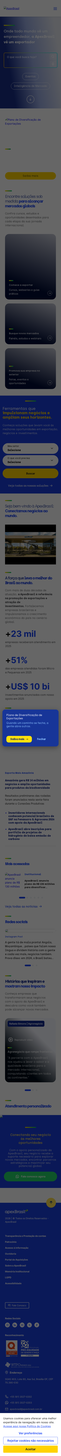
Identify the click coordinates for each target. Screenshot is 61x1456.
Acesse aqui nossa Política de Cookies (27, 1426)
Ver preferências (30, 1433)
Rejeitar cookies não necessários (30, 1440)
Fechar (41, 739)
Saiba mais (17, 739)
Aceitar (30, 1449)
